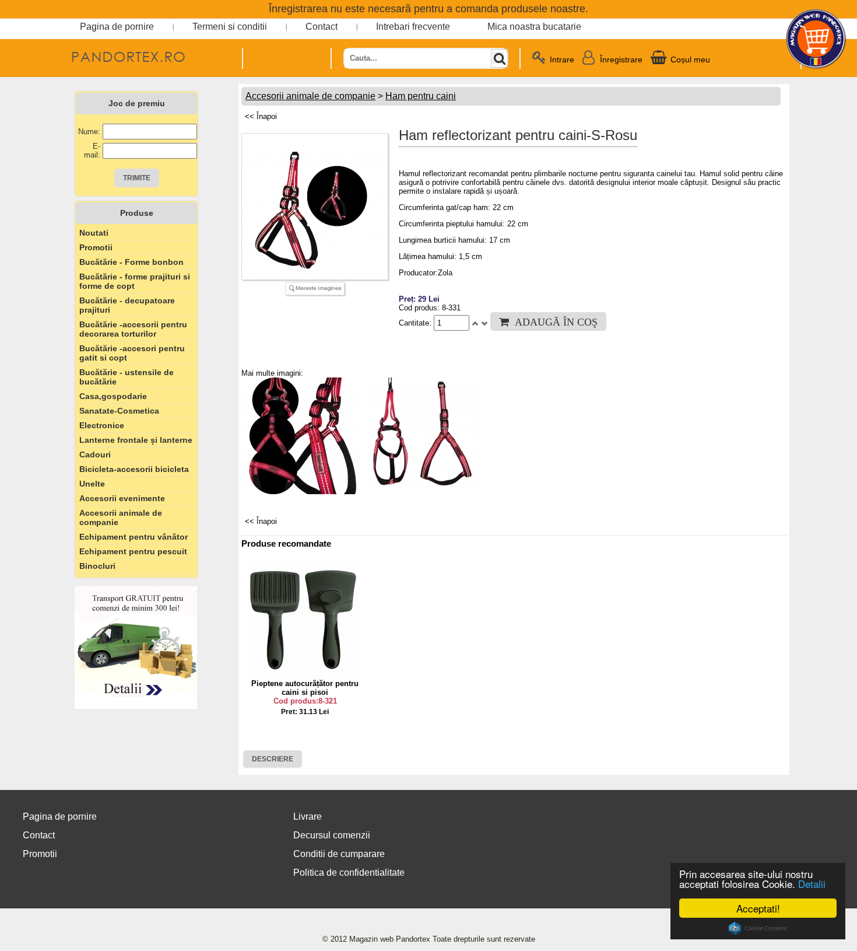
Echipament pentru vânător (133, 536)
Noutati (93, 232)
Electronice (101, 425)
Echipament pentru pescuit (133, 551)
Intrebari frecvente (413, 27)
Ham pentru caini (420, 96)
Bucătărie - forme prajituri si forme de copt (134, 281)
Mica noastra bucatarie (534, 27)
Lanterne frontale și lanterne (135, 440)
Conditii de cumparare (339, 854)
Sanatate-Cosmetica (119, 410)
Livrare (307, 816)
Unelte (92, 483)
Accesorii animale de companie (120, 517)
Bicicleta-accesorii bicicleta (134, 469)
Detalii (812, 883)
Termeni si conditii (229, 27)
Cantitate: (416, 323)
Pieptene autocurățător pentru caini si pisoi (305, 688)
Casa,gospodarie (113, 396)
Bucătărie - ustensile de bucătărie (126, 377)
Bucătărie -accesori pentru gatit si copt (132, 353)
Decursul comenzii (331, 835)
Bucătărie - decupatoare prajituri (127, 305)
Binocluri (97, 566)
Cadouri (95, 454)
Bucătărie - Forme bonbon (131, 262)
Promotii (96, 247)
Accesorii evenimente (122, 498)
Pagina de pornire (117, 27)
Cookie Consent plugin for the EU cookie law (758, 928)
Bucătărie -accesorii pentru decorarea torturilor (133, 329)
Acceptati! (758, 908)
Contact (321, 27)
